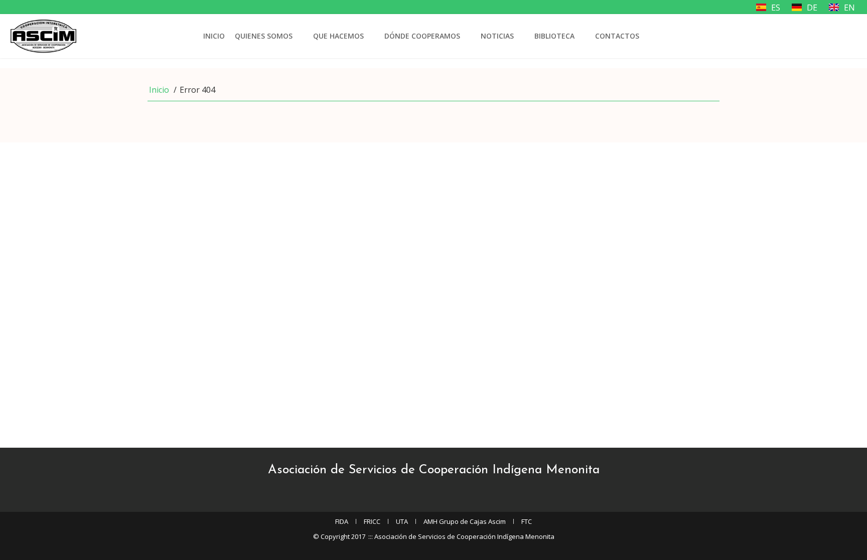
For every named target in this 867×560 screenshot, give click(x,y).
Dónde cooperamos (422, 36)
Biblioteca (554, 36)
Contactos (617, 36)
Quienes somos (264, 36)
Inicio (214, 36)
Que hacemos (338, 36)
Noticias (497, 36)
